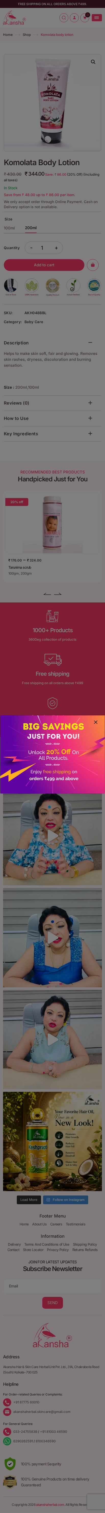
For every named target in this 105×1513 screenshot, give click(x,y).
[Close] (95, 722)
